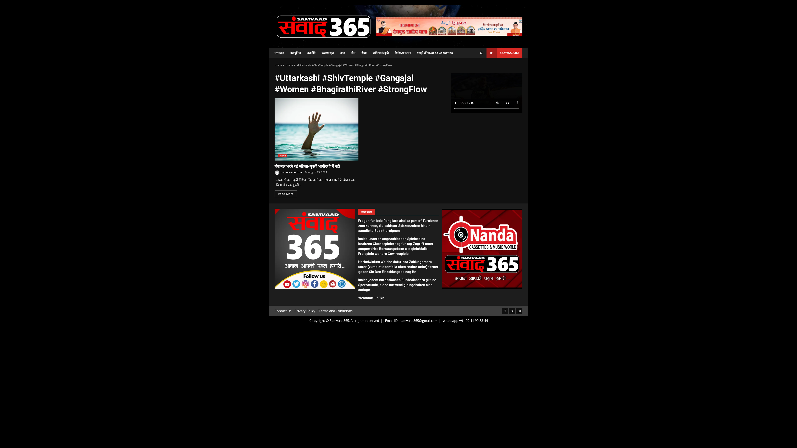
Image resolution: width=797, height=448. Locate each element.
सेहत (342, 53)
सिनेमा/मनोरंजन (403, 53)
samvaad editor (291, 172)
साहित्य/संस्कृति (381, 53)
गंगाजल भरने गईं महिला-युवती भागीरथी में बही (316, 129)
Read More (285, 194)
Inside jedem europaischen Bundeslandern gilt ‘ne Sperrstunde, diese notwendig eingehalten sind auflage (397, 285)
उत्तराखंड (279, 53)
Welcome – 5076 (371, 298)
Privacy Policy (305, 311)
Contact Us (283, 311)
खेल (353, 53)
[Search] (481, 53)
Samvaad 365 (509, 53)
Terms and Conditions (335, 311)
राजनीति (311, 53)
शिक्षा (364, 53)
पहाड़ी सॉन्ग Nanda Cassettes (435, 53)
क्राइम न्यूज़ (328, 53)
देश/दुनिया (295, 53)
